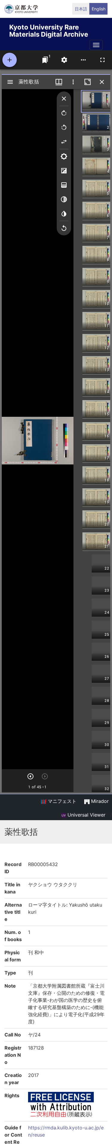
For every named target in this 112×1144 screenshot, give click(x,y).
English (98, 8)
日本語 (81, 8)
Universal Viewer (85, 815)
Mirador (99, 801)
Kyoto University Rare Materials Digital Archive (48, 29)
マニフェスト (61, 801)
